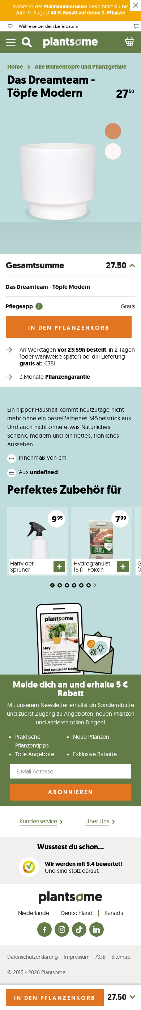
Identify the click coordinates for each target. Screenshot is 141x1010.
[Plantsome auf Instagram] (62, 930)
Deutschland (77, 912)
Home (15, 67)
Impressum (77, 957)
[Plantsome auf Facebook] (44, 930)
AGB (100, 957)
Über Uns (97, 821)
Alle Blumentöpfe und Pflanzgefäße (81, 67)
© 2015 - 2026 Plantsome (36, 972)
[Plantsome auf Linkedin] (96, 930)
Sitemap (121, 957)
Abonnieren (70, 792)
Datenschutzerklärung (32, 957)
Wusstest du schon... (70, 847)
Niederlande (33, 912)
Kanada (113, 912)
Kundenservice (38, 821)
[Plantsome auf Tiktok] (79, 930)
